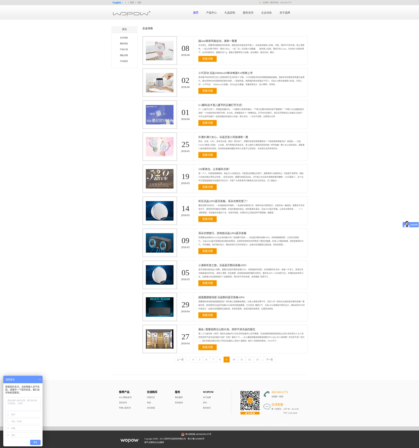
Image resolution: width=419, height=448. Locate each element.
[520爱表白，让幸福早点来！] (158, 167)
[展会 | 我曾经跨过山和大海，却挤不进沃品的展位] (158, 327)
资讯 (205, 403)
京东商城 (151, 408)
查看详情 (207, 58)
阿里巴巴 (151, 397)
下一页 (269, 359)
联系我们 (207, 408)
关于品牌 (207, 397)
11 (242, 359)
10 (234, 359)
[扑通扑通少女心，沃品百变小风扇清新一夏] (158, 135)
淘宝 (149, 403)
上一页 (180, 359)
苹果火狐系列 (125, 408)
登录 (132, 2)
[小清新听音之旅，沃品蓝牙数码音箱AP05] (158, 263)
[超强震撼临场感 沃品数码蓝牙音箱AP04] (158, 295)
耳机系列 (123, 403)
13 (257, 359)
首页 (195, 12)
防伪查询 (179, 403)
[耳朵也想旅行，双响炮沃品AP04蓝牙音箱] (158, 231)
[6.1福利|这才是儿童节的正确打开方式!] (158, 103)
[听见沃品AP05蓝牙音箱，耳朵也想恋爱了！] (158, 199)
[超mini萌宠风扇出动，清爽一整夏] (158, 39)
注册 (139, 2)
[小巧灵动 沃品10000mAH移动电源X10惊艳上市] (158, 71)
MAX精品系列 (125, 397)
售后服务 (179, 397)
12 (249, 359)
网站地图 (210, 439)
